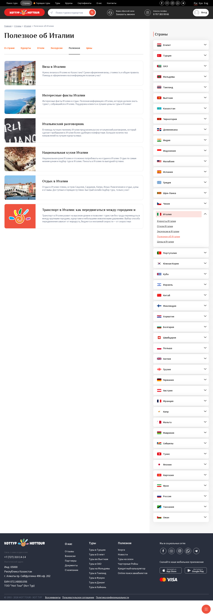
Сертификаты (84, 3)
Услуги (121, 549)
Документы (71, 565)
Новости (123, 554)
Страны (26, 3)
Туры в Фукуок (97, 577)
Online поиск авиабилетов (132, 573)
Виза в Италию (54, 67)
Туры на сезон (125, 559)
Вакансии (70, 556)
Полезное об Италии (168, 236)
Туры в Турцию (97, 549)
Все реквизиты (53, 597)
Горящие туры (43, 3)
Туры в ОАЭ (95, 563)
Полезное (74, 47)
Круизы (69, 3)
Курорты (26, 47)
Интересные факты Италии (63, 95)
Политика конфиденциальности (112, 597)
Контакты (111, 3)
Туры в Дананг (97, 582)
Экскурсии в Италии (168, 231)
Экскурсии (57, 47)
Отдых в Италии (55, 181)
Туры (57, 3)
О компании (71, 570)
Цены (89, 47)
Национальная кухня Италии (65, 152)
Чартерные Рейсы (128, 563)
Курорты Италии (166, 221)
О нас (99, 3)
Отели (40, 47)
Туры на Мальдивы (99, 568)
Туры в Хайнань (97, 587)
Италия (27, 26)
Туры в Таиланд (97, 573)
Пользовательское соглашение (78, 597)
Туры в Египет (97, 554)
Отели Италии (165, 226)
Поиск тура (12, 3)
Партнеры (70, 560)
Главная (8, 26)
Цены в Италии (165, 241)
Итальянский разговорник (63, 124)
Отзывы (69, 551)
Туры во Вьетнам (98, 559)
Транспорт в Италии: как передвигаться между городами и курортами (89, 212)
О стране (9, 47)
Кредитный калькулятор (131, 568)
